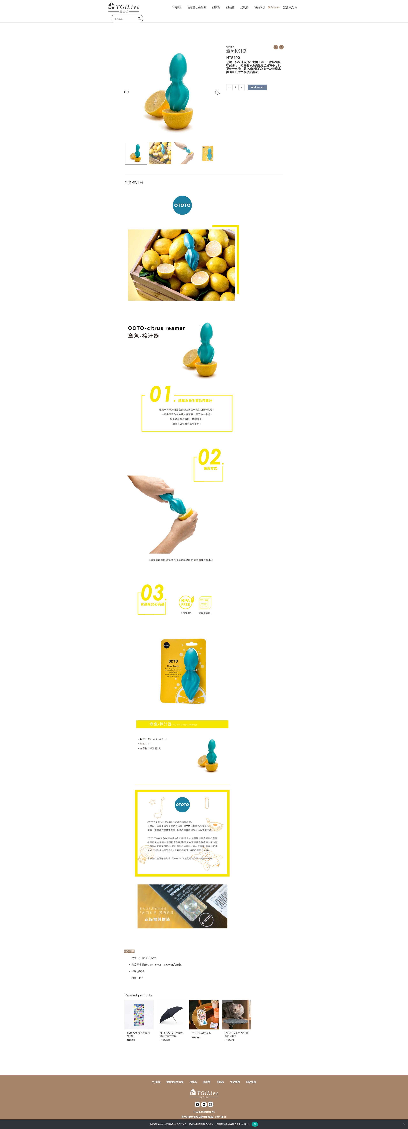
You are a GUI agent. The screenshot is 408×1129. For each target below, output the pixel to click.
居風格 (220, 1082)
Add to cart (257, 87)
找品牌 (206, 1082)
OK (254, 1124)
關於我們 (251, 1082)
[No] (404, 1124)
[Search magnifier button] (139, 18)
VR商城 (156, 1082)
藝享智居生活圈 (175, 1082)
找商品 (193, 1082)
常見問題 (235, 1082)
